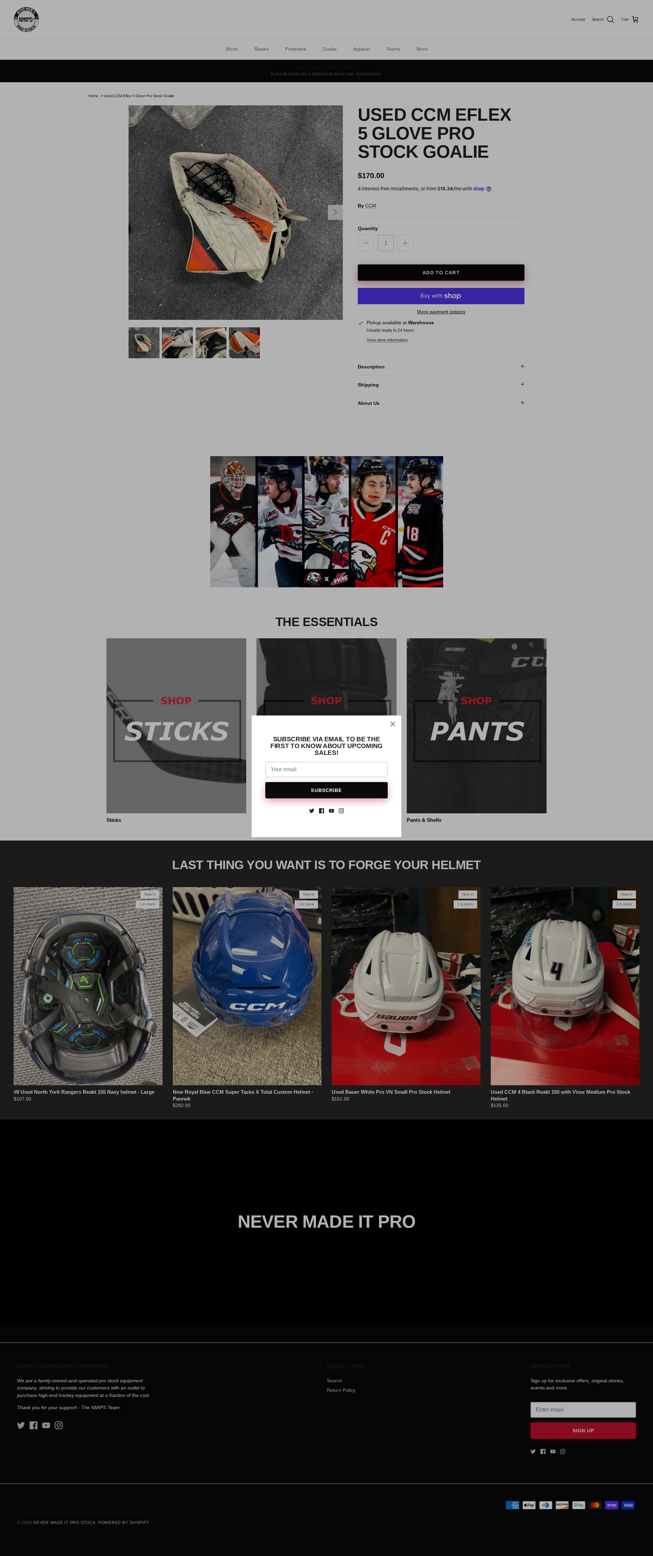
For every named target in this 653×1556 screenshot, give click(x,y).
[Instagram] (341, 810)
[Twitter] (311, 810)
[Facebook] (321, 810)
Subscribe (326, 790)
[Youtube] (331, 810)
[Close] (392, 723)
